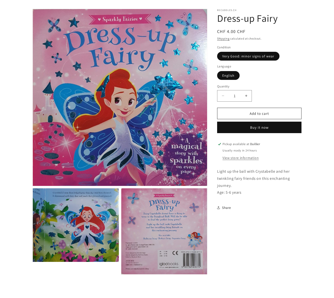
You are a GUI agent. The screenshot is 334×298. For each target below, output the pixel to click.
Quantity (223, 86)
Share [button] (226, 207)
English (228, 75)
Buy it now (259, 127)
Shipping (223, 38)
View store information (241, 158)
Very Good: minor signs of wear (248, 56)
